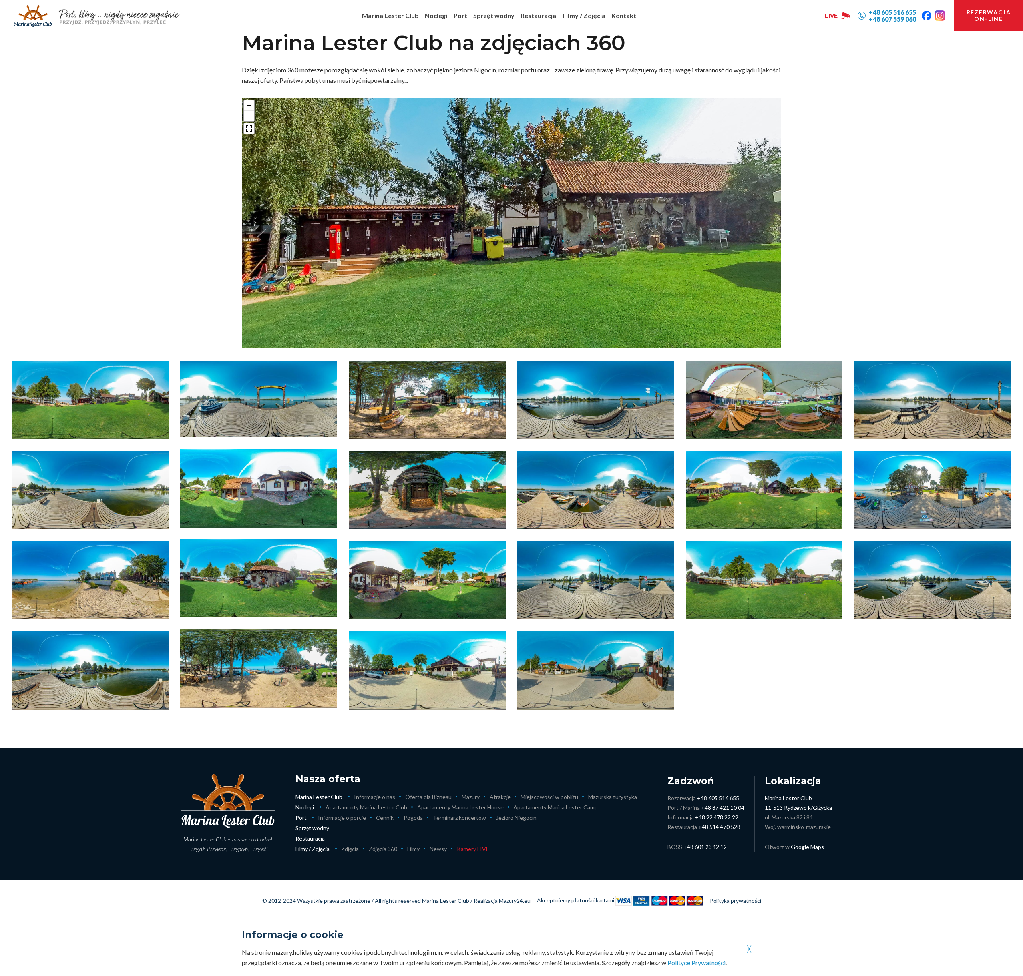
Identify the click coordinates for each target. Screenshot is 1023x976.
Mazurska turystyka (612, 796)
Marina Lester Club (318, 796)
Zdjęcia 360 (383, 848)
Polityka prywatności (735, 900)
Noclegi (304, 807)
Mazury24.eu (515, 900)
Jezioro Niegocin (516, 817)
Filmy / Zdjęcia (312, 848)
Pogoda (413, 817)
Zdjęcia (350, 848)
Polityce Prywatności (696, 962)
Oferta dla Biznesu (428, 796)
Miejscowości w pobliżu (549, 796)
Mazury (471, 796)
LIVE (831, 15)
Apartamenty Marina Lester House (460, 807)
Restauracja (310, 838)
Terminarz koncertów (459, 817)
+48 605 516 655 (718, 798)
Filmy (413, 848)
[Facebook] (926, 15)
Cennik (385, 817)
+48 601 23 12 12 (705, 846)
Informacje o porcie (342, 817)
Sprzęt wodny (312, 828)
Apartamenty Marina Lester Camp (555, 807)
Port (301, 817)
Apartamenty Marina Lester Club (366, 807)
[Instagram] (940, 15)
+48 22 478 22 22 (716, 817)
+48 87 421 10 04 (722, 807)
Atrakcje (500, 796)
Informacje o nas (374, 796)
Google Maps (807, 846)
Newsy (438, 848)
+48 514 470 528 (719, 826)
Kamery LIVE (473, 848)
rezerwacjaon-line (989, 15)
